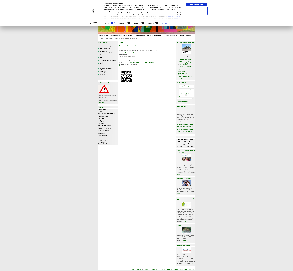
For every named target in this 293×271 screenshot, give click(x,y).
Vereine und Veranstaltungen (121, 38)
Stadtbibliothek (102, 140)
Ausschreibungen (102, 115)
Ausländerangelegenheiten (186, 57)
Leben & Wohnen (109, 38)
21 (188, 93)
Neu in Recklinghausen (182, 139)
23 (192, 93)
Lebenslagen (102, 45)
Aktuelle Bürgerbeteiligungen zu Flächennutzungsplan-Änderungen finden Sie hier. (185, 131)
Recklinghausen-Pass (104, 66)
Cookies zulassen (196, 12)
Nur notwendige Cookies (196, 4)
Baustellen (101, 118)
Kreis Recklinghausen (103, 130)
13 (186, 92)
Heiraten (191, 139)
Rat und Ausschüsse (103, 137)
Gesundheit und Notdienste (105, 46)
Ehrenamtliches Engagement (106, 76)
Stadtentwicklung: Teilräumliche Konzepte (106, 53)
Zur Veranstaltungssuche (183, 101)
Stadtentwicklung (103, 51)
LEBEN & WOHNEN (115, 35)
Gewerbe (179, 143)
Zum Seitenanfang (136, 269)
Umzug (188, 141)
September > (190, 86)
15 (190, 92)
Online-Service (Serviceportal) (185, 66)
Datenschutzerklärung (174, 16)
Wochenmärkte (103, 69)
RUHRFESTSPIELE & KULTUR (170, 35)
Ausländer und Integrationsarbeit (107, 65)
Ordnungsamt (101, 133)
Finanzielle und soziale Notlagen (185, 146)
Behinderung (185, 143)
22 (190, 93)
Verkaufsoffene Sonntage (104, 144)
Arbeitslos (191, 143)
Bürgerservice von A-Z (183, 73)
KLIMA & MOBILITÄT (128, 35)
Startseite (101, 38)
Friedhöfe (102, 56)
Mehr (178, 174)
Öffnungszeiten (182, 69)
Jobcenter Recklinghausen (104, 125)
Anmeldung (101, 111)
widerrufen (177, 18)
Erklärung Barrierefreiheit (187, 269)
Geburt (178, 141)
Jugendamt (101, 127)
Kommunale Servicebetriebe (105, 128)
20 (186, 93)
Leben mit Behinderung (105, 72)
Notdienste (101, 132)
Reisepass (100, 139)
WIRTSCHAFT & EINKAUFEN (154, 35)
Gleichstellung (103, 74)
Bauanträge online (103, 116)
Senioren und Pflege (182, 144)
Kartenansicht (122, 66)
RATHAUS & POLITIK (104, 35)
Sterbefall (183, 141)
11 (181, 92)
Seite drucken (146, 269)
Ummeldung (101, 142)
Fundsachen (101, 123)
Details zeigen (164, 23)
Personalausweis (102, 135)
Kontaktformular (182, 68)
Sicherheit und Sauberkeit (105, 48)
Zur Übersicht (101, 102)
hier (104, 97)
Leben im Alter (103, 71)
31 (179, 96)
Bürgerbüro (101, 120)
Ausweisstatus (181, 75)
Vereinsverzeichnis (134, 38)
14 (188, 92)
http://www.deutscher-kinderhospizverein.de (130, 52)
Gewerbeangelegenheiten (185, 63)
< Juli (182, 86)
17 (179, 93)
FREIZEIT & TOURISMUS (186, 35)
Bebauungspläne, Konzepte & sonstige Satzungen (108, 61)
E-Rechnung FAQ (182, 71)
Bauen (101, 57)
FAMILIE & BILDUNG (140, 35)
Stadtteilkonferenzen (104, 49)
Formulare (101, 121)
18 (181, 93)
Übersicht (154, 269)
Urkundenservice (183, 64)
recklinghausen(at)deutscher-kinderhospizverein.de (141, 62)
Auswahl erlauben (196, 8)
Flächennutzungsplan (104, 59)
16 (192, 92)
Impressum (162, 269)
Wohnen (101, 63)
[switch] (128, 23)
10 (179, 92)
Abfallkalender (102, 109)
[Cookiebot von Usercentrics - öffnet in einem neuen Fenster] (93, 23)
